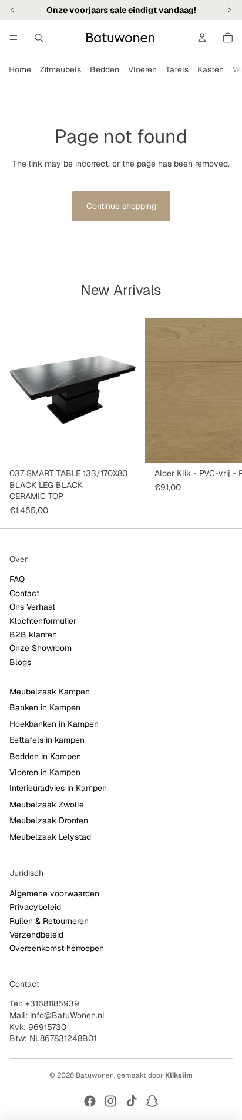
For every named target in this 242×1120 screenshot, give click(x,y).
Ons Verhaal (32, 607)
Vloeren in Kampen (44, 772)
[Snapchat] (152, 1101)
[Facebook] (90, 1101)
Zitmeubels (60, 69)
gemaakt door (155, 1075)
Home (20, 69)
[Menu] (13, 37)
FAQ (17, 579)
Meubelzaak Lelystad (50, 837)
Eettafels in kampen (47, 740)
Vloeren (142, 69)
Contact (24, 593)
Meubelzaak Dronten (48, 821)
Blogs (20, 662)
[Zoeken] (39, 38)
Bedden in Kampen (45, 756)
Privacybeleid (35, 907)
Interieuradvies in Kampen (58, 788)
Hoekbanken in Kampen (54, 724)
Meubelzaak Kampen (49, 692)
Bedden (104, 69)
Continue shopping (121, 206)
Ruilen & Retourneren (49, 921)
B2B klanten (33, 634)
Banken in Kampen (44, 708)
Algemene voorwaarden (54, 893)
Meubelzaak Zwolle (46, 804)
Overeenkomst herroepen (56, 948)
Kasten (210, 69)
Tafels (177, 69)
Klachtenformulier (42, 621)
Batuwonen (95, 1075)
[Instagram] (110, 1101)
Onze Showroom (40, 648)
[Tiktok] (132, 1101)
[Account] (202, 38)
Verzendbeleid (36, 934)
